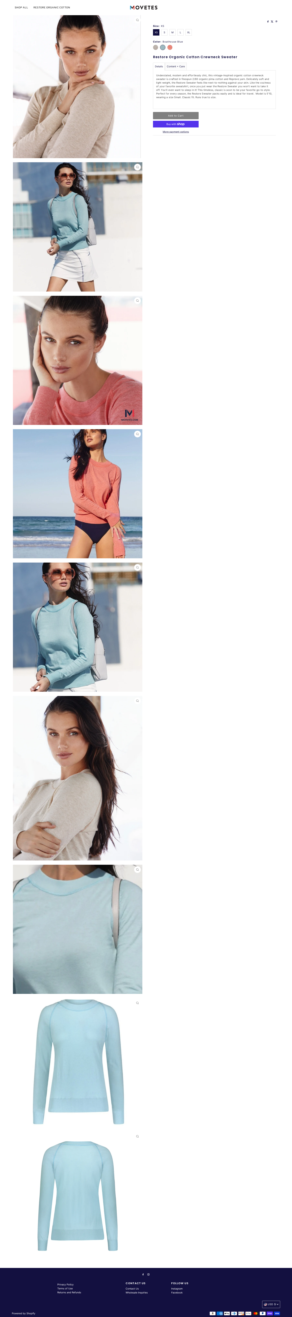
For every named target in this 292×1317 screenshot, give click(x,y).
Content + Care (176, 66)
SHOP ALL (21, 7)
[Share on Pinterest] (276, 21)
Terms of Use (65, 1288)
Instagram (177, 1288)
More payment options (176, 131)
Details (159, 66)
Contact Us (132, 1288)
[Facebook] (143, 1274)
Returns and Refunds (69, 1292)
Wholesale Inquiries (137, 1292)
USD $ (272, 1304)
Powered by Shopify (23, 1313)
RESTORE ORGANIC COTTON (51, 7)
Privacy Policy (65, 1284)
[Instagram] (148, 1274)
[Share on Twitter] (272, 21)
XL (188, 32)
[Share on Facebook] (268, 21)
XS (156, 32)
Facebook (177, 1292)
